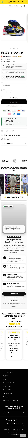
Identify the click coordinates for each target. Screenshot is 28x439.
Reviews (5, 375)
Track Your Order (8, 372)
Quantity (3, 89)
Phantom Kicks (11, 429)
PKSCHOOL (20, 56)
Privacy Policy (7, 386)
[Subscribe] (23, 412)
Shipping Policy (8, 393)
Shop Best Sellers (14, 293)
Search (5, 379)
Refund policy (19, 432)
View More (14, 352)
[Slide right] (17, 48)
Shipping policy (10, 432)
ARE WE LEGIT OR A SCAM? (11, 400)
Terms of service (15, 434)
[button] (3, 5)
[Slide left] (10, 48)
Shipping (3, 61)
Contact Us (6, 397)
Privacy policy (20, 429)
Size (2, 82)
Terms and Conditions (9, 382)
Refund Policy (7, 390)
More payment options (14, 106)
